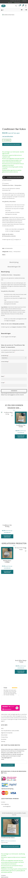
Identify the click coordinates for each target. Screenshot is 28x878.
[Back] (2, 9)
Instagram (16, 239)
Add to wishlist (7, 180)
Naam (3, 376)
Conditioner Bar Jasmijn (20, 425)
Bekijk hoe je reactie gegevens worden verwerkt (12, 394)
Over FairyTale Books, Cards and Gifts (10, 730)
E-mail (3, 382)
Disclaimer (3, 739)
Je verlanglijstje (6, 806)
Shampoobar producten (10, 236)
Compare (6, 183)
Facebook (19, 327)
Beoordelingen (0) (14, 267)
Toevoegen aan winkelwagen (12, 144)
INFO (2, 728)
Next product (26, 9)
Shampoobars (17, 251)
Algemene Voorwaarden (6, 732)
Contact (3, 802)
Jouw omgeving (4, 804)
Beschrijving (14, 262)
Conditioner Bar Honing (7, 525)
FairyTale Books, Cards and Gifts (13, 813)
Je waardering (5, 355)
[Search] (16, 6)
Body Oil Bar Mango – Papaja (21, 661)
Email (2, 759)
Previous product (22, 9)
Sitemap (3, 741)
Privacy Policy (4, 737)
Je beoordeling (5, 361)
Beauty (10, 251)
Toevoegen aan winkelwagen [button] (7, 536)
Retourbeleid (4, 735)
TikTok (24, 327)
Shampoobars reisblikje (7, 561)
